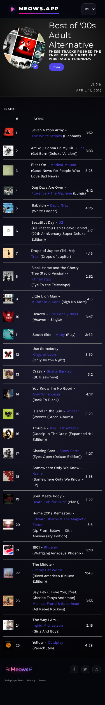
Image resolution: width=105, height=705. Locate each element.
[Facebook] (74, 670)
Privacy (31, 680)
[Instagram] (96, 670)
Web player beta (14, 680)
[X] (85, 670)
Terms (42, 680)
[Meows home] (35, 669)
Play (56, 66)
